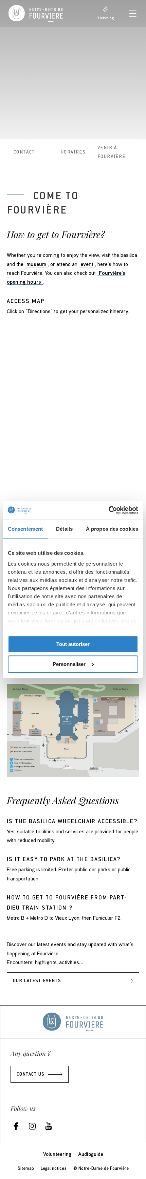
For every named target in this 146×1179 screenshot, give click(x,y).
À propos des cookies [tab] (112, 529)
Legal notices (54, 1168)
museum (36, 264)
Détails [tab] (64, 529)
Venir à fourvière (111, 152)
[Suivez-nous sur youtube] (48, 1127)
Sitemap (26, 1168)
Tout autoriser (73, 644)
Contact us (30, 1074)
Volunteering (57, 1154)
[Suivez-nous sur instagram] (32, 1127)
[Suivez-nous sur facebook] (16, 1127)
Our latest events (37, 981)
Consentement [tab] (25, 529)
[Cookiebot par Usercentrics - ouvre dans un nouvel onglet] (108, 510)
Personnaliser (69, 664)
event (86, 264)
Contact (24, 152)
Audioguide (90, 1154)
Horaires (73, 152)
